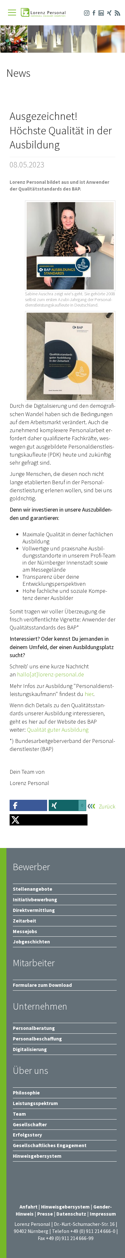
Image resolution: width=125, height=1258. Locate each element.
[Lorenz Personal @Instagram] (85, 12)
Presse (45, 1214)
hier (89, 694)
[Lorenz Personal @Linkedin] (99, 12)
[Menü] (12, 12)
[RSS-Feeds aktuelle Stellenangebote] (116, 12)
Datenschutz (71, 1214)
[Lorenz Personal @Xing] (108, 12)
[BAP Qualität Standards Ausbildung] (70, 246)
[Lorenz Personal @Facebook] (92, 12)
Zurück (107, 806)
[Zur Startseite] (43, 13)
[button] (28, 805)
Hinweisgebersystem (66, 1207)
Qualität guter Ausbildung (57, 729)
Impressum (103, 1214)
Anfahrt (29, 1207)
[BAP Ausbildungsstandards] (70, 356)
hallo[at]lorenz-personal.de (50, 674)
